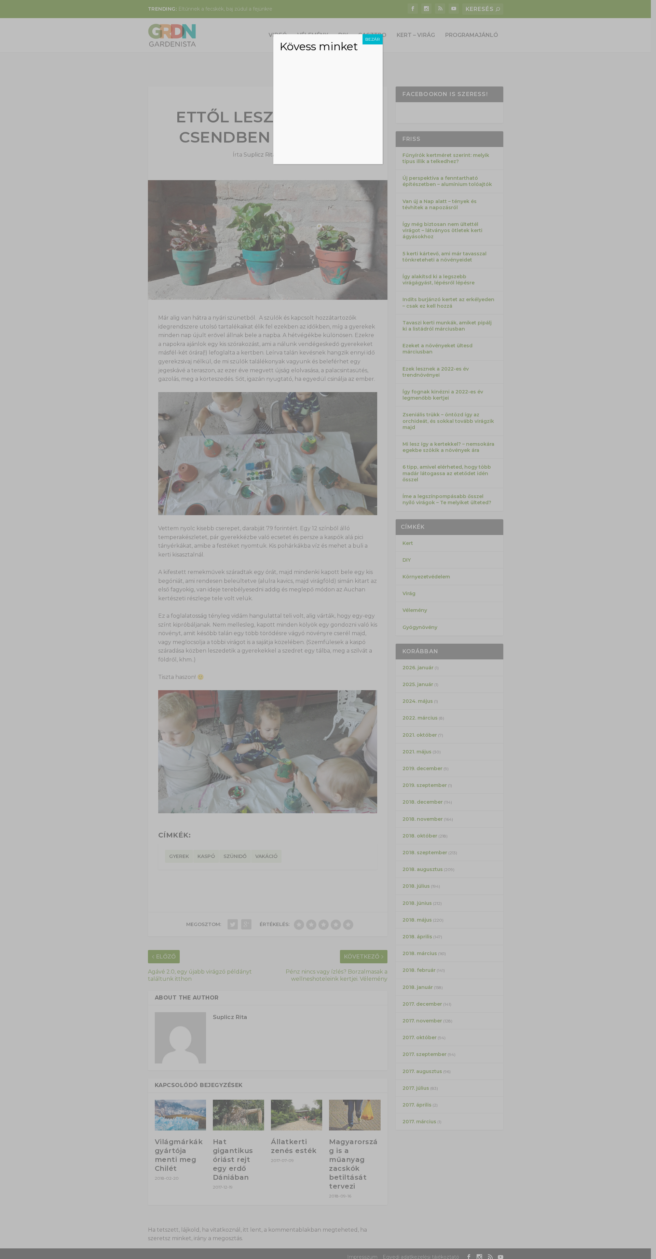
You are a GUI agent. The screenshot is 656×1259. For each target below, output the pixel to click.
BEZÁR (372, 39)
